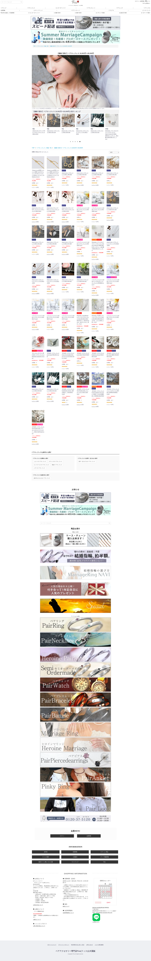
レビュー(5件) (50, 293)
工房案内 (75, 857)
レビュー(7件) (80, 404)
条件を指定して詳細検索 (8, 12)
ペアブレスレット (91, 8)
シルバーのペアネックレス (40, 461)
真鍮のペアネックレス (57, 464)
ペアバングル (147, 8)
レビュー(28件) (35, 293)
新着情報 (75, 852)
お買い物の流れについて (39, 926)
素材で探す (78, 12)
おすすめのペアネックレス (76, 108)
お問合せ (147, 3)
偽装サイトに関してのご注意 (46, 862)
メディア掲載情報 (104, 857)
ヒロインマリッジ (38, 10)
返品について (66, 906)
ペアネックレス (31, 8)
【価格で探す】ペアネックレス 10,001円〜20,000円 (61, 46)
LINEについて (96, 921)
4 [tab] (78, 142)
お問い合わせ (89, 944)
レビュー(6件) (35, 221)
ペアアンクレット (75, 10)
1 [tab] (71, 142)
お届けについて (37, 919)
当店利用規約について (68, 912)
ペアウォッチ (119, 8)
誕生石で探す (123, 12)
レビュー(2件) (65, 221)
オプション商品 (104, 852)
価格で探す (57, 12)
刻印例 (45, 852)
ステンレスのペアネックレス (55, 461)
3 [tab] (75, 142)
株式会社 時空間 (96, 907)
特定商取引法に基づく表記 (77, 944)
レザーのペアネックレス (39, 468)
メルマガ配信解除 (99, 944)
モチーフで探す (145, 12)
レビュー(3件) (35, 401)
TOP (144, 3)
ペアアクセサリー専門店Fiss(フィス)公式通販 (75, 951)
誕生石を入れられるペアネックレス (42, 478)
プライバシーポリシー (63, 944)
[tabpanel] (39, 124)
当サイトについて (52, 944)
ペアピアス (111, 10)
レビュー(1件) (80, 185)
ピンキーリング (146, 10)
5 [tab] (80, 142)
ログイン (137, 1)
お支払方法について (38, 905)
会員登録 (142, 1)
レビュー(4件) (65, 254)
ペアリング (3, 8)
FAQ (104, 862)
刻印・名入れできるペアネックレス (87, 461)
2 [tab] (73, 142)
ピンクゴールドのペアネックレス (41, 464)
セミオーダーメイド (61, 8)
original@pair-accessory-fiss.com (104, 912)
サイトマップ (75, 862)
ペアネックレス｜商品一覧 (42, 46)
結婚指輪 (3, 10)
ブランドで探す (100, 12)
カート (148, 1)
